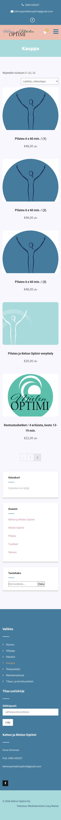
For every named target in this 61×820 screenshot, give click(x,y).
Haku (41, 584)
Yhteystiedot (13, 669)
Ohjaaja (10, 650)
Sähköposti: (10, 706)
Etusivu (10, 644)
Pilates (12, 536)
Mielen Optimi (16, 527)
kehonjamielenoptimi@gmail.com (33, 11)
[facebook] (32, 20)
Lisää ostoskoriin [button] (35, 108)
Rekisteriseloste (15, 675)
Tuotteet (13, 544)
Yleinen (12, 552)
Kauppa (10, 663)
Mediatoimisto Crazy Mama (43, 806)
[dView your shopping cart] (44, 32)
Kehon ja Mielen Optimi (21, 519)
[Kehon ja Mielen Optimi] (19, 33)
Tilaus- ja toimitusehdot (19, 681)
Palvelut (10, 657)
